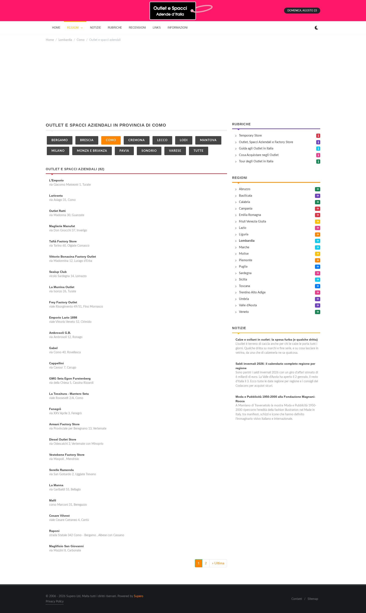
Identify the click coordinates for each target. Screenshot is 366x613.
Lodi (184, 140)
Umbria (244, 299)
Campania (245, 208)
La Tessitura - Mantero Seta (69, 393)
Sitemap (313, 599)
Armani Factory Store (64, 424)
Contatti (296, 599)
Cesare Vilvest (59, 515)
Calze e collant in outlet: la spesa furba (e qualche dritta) (277, 339)
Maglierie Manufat (62, 226)
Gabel (53, 348)
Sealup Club (58, 271)
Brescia (87, 140)
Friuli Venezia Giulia (252, 221)
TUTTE (199, 150)
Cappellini (56, 363)
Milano (58, 150)
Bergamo (59, 140)
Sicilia (243, 279)
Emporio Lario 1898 (63, 317)
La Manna (56, 485)
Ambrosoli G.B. (60, 332)
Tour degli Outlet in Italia (256, 161)
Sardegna (245, 273)
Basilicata (245, 195)
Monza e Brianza (92, 150)
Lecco (162, 140)
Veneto (244, 311)
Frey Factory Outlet (63, 302)
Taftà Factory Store (63, 241)
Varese (175, 150)
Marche (244, 247)
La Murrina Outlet (61, 287)
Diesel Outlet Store (62, 439)
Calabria (244, 202)
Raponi (54, 531)
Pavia (124, 150)
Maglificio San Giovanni (66, 546)
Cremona (136, 140)
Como (81, 39)
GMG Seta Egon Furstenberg (70, 378)
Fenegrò (55, 409)
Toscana (244, 286)
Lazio (242, 227)
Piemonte (245, 260)
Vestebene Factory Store (67, 454)
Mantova (208, 140)
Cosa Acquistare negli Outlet (259, 155)
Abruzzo (244, 189)
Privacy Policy (55, 601)
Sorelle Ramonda (61, 470)
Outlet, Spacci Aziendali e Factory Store (266, 142)
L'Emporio (56, 180)
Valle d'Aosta (248, 305)
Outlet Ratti (57, 211)
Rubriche (241, 124)
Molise (244, 253)
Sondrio (149, 150)
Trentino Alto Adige (252, 292)
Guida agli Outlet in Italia (256, 148)
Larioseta (56, 195)
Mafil (52, 500)
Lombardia (65, 39)
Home (50, 39)
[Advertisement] (183, 82)
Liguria (243, 234)
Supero (138, 596)
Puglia (243, 266)
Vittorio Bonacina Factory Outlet (72, 256)
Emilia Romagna (250, 215)
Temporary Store (250, 135)
